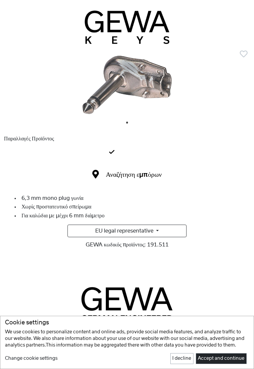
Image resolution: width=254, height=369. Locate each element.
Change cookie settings (31, 358)
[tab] (127, 152)
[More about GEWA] (127, 304)
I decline (181, 358)
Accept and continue (221, 358)
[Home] (127, 27)
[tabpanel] (127, 86)
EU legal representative (125, 231)
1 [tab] (127, 123)
